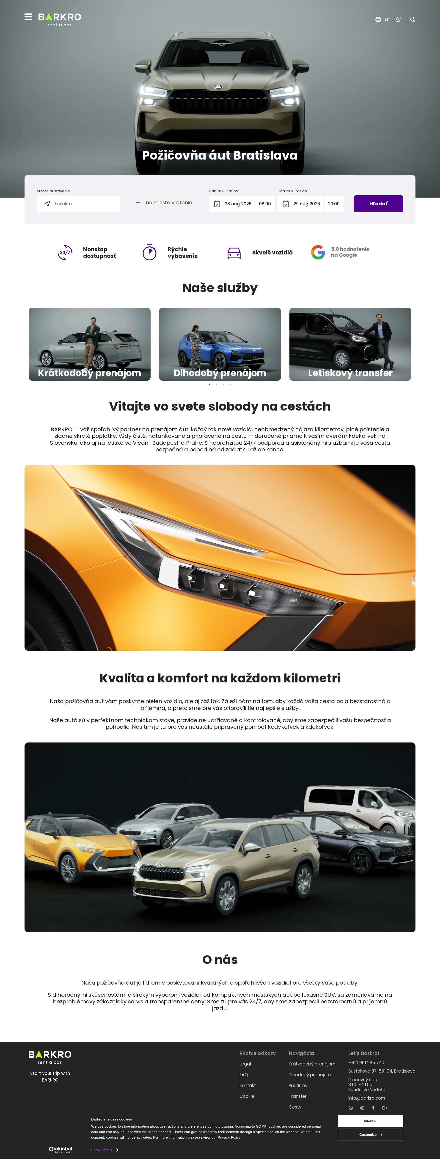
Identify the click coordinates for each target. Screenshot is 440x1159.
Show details (101, 1150)
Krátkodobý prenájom (312, 1064)
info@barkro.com (366, 1098)
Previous (21, 344)
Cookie (246, 1096)
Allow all (370, 1121)
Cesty (295, 1107)
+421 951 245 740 (366, 1062)
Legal (245, 1064)
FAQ (243, 1075)
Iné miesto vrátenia (168, 202)
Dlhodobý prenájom (310, 1075)
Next (419, 344)
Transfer (298, 1096)
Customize (368, 1134)
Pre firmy (298, 1085)
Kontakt (247, 1085)
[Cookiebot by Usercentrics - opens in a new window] (61, 1150)
